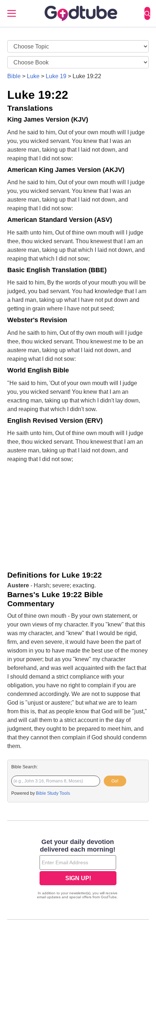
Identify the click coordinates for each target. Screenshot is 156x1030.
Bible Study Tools (53, 793)
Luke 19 (56, 76)
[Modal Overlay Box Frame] (78, 869)
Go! (114, 781)
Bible (14, 76)
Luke (33, 76)
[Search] (147, 13)
